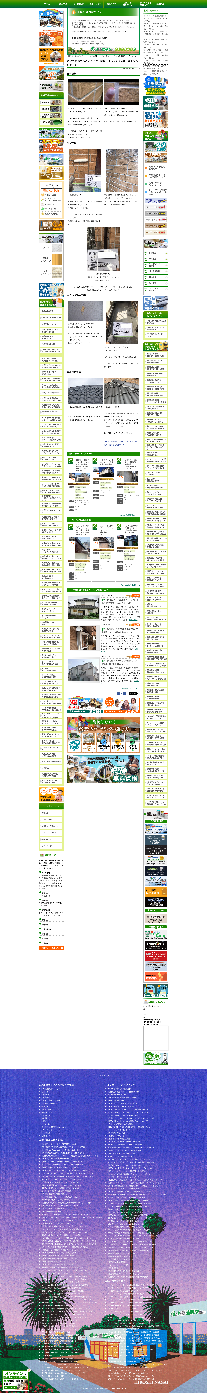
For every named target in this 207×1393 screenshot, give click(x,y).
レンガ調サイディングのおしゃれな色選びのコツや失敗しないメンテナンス (67, 1238)
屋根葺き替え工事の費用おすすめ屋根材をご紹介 (51, 379)
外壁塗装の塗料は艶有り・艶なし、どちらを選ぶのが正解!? (128, 1355)
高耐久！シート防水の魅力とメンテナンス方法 (51, 722)
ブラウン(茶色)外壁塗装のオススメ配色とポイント (156, 757)
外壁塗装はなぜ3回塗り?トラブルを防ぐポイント (51, 518)
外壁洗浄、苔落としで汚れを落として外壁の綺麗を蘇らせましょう (130, 1250)
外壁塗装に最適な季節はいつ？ (51, 412)
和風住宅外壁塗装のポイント (154, 605)
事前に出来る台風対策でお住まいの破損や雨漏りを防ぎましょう (63, 1335)
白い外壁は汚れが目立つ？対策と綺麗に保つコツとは (156, 744)
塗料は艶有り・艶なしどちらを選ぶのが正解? (155, 585)
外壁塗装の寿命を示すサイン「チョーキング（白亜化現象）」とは (64, 1232)
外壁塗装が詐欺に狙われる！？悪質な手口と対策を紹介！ (61, 1261)
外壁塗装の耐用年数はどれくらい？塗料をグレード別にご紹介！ (63, 1223)
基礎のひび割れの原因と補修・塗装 (153, 697)
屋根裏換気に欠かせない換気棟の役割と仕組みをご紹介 (60, 1320)
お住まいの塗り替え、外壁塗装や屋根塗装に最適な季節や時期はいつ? (65, 1229)
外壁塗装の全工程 (48, 344)
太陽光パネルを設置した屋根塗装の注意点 (155, 651)
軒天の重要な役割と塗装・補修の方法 (49, 538)
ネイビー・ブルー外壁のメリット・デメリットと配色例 (60, 1352)
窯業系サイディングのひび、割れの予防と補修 (155, 572)
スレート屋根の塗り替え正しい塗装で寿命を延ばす (51, 590)
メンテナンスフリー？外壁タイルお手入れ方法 (155, 599)
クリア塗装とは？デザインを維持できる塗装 (51, 439)
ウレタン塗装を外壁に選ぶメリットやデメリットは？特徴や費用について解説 (134, 1338)
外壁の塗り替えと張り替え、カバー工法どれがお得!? (155, 447)
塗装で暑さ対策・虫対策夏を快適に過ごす (51, 445)
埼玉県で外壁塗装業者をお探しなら (54, 1127)
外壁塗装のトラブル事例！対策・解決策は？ (156, 704)
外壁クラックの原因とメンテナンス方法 (50, 459)
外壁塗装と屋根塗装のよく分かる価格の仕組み (123, 1092)
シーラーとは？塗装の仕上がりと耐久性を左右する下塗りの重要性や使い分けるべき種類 (138, 1364)
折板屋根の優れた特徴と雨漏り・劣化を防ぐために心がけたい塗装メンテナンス (135, 1180)
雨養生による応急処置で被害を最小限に (155, 691)
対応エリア (45, 1121)
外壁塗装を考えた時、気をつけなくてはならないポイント (61, 1253)
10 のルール (46, 1106)
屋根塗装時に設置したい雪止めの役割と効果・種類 (51, 571)
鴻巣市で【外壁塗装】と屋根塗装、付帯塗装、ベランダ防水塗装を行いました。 (155, 26)
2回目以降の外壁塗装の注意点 (153, 480)
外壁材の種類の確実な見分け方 (152, 454)
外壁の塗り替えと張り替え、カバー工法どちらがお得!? (60, 1206)
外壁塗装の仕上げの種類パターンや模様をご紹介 (155, 777)
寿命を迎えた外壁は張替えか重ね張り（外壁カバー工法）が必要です (131, 1147)
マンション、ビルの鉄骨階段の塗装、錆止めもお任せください (129, 1230)
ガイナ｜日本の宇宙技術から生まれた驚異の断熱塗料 (126, 1323)
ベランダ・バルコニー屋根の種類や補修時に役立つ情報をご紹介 (63, 1305)
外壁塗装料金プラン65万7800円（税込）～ (122, 1103)
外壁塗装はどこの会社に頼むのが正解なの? (56, 1273)
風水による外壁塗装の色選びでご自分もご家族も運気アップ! (62, 1164)
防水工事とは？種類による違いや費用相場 (51, 702)
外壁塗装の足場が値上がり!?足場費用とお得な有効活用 (126, 1274)
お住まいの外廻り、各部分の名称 (53, 1208)
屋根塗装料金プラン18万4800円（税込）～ (122, 1106)
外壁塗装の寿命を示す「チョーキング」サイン (51, 452)
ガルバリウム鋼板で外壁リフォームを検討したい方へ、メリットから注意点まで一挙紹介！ (73, 1217)
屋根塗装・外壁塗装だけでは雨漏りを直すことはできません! (62, 1188)
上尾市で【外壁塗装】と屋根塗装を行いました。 (155, 46)
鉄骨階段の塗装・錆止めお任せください (51, 650)
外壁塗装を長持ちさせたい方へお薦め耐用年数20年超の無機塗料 (130, 1361)
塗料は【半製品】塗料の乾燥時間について (51, 742)
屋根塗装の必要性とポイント (117, 1136)
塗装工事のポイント (49, 324)
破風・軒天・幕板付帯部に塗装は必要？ (50, 524)
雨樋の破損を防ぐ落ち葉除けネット (48, 577)
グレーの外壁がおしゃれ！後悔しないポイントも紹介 (156, 730)
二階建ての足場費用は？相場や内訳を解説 (155, 546)
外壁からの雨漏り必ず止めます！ (119, 1130)
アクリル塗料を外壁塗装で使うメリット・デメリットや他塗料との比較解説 (133, 1335)
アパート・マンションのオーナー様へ (155, 328)
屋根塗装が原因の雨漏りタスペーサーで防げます (51, 597)
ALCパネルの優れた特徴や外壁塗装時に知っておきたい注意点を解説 (65, 1285)
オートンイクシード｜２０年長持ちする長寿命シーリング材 (128, 1329)
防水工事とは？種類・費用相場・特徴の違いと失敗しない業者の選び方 (66, 1308)
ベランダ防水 (51, 122)
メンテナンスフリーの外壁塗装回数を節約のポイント (156, 460)
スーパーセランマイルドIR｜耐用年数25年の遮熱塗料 (126, 1294)
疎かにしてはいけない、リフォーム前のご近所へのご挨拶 (61, 1179)
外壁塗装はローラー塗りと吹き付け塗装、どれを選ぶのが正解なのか (65, 1279)
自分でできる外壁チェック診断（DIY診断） (56, 1200)
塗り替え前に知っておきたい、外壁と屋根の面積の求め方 (61, 1288)
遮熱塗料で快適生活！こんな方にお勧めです (123, 1308)
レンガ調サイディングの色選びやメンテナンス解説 (51, 465)
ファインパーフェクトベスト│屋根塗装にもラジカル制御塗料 (128, 1288)
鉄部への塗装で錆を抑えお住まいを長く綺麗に (51, 643)
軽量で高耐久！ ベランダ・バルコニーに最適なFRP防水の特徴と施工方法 (67, 1311)
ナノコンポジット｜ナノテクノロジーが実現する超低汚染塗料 (129, 1311)
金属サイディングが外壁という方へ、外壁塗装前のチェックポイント (131, 1379)
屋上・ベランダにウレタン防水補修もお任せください (51, 715)
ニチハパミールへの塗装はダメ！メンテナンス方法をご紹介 (62, 1329)
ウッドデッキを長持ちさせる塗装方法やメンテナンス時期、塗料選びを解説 (133, 1236)
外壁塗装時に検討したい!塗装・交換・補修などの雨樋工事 (127, 1215)
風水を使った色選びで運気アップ (157, 168)
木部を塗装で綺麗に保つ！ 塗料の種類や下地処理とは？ (61, 1326)
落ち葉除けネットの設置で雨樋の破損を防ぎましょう (126, 1221)
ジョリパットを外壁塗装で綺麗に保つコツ (156, 618)
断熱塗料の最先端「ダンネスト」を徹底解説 (156, 678)
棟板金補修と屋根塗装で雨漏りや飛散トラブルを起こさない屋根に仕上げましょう (69, 1302)
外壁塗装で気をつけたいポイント (51, 511)
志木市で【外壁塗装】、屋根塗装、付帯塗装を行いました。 (154, 67)
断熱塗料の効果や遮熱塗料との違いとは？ (155, 671)
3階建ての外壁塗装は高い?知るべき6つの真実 (156, 440)
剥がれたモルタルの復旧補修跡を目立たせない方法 (51, 478)
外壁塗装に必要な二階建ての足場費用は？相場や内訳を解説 (128, 1277)
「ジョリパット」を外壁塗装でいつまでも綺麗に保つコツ (61, 1294)
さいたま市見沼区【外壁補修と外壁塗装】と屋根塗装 (155, 72)
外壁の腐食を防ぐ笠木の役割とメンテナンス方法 (51, 557)
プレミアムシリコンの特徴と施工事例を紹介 (155, 783)
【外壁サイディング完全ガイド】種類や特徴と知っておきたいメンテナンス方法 (69, 1241)
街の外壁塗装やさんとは (50, 1089)
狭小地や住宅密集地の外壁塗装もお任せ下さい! (51, 603)
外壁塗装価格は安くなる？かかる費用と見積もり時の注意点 (128, 1121)
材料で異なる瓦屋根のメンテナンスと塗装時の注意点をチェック (129, 1192)
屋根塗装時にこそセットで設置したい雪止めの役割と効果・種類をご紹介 (132, 1218)
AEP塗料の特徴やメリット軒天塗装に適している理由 (156, 803)
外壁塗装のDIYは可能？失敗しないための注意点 (155, 559)
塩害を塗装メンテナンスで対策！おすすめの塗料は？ (60, 1323)
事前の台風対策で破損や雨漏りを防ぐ (154, 684)
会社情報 (45, 1118)
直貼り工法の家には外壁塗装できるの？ (154, 579)
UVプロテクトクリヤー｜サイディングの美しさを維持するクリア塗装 (131, 1317)
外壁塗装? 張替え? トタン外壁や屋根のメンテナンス (125, 1177)
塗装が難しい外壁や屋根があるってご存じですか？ (156, 566)
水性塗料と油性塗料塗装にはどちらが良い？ (155, 592)
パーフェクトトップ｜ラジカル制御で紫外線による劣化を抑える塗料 (131, 1285)
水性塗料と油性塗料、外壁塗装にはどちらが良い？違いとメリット (130, 1358)
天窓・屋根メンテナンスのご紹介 (50, 551)
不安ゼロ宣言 (46, 1115)
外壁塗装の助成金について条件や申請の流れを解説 (125, 1165)
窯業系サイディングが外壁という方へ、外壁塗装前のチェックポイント (132, 1376)
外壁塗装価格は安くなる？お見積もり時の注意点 (51, 366)
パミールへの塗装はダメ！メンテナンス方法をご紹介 (156, 665)
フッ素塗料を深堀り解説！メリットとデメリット (156, 763)
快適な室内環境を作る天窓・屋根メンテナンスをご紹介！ (127, 1209)
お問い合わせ (47, 839)
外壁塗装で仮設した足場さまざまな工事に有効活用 (156, 533)
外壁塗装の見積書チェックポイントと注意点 (156, 401)
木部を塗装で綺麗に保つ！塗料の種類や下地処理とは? (157, 658)
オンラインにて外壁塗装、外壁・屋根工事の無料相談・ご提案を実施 (131, 1162)
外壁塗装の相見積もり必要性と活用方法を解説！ (156, 388)
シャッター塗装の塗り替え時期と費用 (49, 676)
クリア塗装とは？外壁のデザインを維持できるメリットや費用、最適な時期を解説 (135, 1341)
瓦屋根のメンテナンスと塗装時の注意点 (51, 630)
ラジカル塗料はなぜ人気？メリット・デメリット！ (156, 796)
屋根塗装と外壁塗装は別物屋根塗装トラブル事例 (51, 505)
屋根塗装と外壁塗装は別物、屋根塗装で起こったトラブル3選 (62, 1267)
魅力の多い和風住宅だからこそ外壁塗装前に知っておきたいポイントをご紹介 (134, 1186)
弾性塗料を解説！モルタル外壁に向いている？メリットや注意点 (63, 1373)
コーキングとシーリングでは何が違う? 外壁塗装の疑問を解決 (63, 1282)
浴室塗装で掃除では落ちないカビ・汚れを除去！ (124, 1238)
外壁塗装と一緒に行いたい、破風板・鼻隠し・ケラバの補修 (128, 1200)
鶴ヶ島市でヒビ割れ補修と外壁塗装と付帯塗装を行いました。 (155, 51)
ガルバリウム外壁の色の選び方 (154, 473)
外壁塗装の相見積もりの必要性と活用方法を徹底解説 (60, 1258)
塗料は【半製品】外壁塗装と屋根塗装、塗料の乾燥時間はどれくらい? (65, 1276)
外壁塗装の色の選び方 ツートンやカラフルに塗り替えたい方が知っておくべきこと (70, 1156)
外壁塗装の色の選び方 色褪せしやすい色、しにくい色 (60, 1150)
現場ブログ (79, 56)
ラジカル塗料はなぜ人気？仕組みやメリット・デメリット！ (62, 1376)
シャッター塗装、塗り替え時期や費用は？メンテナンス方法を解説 (130, 1241)
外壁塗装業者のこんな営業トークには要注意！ (156, 552)
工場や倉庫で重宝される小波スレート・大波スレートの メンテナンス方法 (67, 1300)
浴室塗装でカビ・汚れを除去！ (49, 669)
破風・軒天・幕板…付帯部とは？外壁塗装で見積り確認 (126, 1197)
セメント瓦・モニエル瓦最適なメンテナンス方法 (51, 636)
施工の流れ (111, 4)
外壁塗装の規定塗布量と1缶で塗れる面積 (155, 632)
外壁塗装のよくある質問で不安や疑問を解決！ (156, 361)
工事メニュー (95, 4)
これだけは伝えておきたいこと (52, 1100)
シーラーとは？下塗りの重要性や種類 (155, 506)
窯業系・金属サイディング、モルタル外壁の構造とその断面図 (63, 1291)
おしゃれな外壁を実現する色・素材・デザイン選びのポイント (63, 1349)
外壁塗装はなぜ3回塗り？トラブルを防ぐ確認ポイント (60, 1255)
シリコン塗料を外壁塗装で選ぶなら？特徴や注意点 (51, 432)
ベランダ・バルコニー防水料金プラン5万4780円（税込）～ (128, 1112)
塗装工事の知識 (47, 311)
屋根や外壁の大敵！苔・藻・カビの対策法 (155, 645)
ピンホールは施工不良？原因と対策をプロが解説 (51, 485)
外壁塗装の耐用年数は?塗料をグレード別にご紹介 (51, 399)
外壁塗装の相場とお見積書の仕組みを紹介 (155, 394)
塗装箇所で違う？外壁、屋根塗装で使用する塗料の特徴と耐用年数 (130, 1349)
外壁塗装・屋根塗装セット (51, 115)
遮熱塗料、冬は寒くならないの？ (119, 1347)
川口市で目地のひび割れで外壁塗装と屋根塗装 (155, 62)
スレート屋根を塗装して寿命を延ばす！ (121, 1259)
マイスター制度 (47, 1109)
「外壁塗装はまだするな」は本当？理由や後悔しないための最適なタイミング (68, 1173)
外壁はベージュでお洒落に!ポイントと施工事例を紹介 (156, 750)
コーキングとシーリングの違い (51, 748)
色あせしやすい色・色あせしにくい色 (156, 184)
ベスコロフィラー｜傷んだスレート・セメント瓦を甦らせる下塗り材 (131, 1297)
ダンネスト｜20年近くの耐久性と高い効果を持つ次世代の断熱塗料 (130, 1320)
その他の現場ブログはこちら (128, 688)
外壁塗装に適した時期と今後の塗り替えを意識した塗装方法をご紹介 (65, 1226)
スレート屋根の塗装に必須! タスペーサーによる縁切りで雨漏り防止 (65, 1270)
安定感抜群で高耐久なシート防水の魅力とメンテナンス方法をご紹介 (65, 1317)
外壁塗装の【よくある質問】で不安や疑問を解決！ (59, 1144)
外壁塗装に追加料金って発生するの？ (154, 381)
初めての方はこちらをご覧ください (120, 1089)
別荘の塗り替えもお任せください (156, 335)
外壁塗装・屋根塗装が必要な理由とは (54, 1194)
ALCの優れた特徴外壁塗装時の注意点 (49, 755)
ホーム (47, 4)
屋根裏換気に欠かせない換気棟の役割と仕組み (51, 729)
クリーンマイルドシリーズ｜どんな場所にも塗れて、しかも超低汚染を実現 (133, 1326)
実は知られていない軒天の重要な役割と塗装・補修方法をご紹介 (129, 1203)
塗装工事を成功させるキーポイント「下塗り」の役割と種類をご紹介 (131, 1367)
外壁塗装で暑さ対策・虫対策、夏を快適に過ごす (124, 1271)
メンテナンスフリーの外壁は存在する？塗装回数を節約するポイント (65, 1214)
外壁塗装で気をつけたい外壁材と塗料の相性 (51, 775)
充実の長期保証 (47, 1112)
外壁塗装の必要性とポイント (117, 1133)
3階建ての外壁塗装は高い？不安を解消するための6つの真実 (62, 1185)
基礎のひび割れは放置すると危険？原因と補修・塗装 (60, 1341)
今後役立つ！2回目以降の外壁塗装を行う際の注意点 (125, 1150)
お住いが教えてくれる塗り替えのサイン (50, 331)
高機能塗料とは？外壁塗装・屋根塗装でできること (51, 498)
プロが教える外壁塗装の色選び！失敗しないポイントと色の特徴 (63, 1147)
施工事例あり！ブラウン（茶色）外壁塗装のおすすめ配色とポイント (65, 1367)
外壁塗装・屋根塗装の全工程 (117, 1100)
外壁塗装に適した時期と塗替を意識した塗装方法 (51, 406)
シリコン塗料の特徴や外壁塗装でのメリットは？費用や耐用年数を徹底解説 (133, 1332)
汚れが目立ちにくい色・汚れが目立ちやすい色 (158, 176)
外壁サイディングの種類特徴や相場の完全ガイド (51, 472)
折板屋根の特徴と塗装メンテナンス (48, 623)
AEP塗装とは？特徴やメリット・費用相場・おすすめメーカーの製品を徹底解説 (135, 1344)
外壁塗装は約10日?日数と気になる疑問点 (155, 421)
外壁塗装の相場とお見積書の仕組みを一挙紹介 (123, 1115)
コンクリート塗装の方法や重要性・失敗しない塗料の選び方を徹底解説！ (132, 1244)
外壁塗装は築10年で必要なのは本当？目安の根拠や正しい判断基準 (64, 1170)
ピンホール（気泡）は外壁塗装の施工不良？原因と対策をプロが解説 (65, 1247)
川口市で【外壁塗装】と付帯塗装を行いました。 (155, 56)
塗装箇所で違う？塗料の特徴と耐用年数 (155, 487)
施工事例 (63, 4)
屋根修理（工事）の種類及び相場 (49, 373)
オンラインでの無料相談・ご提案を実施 (155, 355)
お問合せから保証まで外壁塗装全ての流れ (122, 1098)
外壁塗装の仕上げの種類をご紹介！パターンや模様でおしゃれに (63, 1379)
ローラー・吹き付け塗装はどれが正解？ (154, 625)
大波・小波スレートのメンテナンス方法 (50, 781)
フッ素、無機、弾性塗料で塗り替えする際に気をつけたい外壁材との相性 (66, 1297)
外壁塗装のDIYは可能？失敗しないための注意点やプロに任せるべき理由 (66, 1203)
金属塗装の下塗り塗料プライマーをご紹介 (155, 500)
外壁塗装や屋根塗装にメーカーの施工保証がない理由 (156, 520)
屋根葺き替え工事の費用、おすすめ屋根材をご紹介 (125, 1142)
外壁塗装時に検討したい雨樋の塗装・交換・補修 (51, 564)
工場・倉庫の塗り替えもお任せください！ (156, 322)
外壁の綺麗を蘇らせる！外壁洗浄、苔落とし (155, 638)
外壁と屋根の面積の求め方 (51, 762)
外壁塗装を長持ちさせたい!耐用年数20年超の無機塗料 (156, 513)
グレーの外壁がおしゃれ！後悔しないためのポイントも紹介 (62, 1355)
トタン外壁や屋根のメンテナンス (49, 617)
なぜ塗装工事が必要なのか (51, 317)
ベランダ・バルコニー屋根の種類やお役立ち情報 (51, 696)
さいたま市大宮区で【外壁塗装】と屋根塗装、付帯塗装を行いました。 (155, 34)
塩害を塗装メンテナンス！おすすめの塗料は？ (51, 735)
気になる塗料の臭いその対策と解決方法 (154, 434)
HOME (70, 56)
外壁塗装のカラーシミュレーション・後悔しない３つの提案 (62, 1161)
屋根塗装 (51, 109)
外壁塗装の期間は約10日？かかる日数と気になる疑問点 (61, 1167)
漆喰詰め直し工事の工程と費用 (154, 612)
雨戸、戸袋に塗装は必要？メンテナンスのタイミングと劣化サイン (130, 1247)
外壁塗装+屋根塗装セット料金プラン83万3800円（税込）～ (128, 1109)
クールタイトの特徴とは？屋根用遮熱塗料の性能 (156, 790)
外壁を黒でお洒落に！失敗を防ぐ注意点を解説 (155, 737)
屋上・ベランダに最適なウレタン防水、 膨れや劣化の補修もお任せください (67, 1314)
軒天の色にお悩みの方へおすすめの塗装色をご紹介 (51, 544)
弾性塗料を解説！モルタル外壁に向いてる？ (156, 770)
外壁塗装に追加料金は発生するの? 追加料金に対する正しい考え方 (130, 1168)
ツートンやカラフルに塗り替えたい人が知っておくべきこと (158, 192)
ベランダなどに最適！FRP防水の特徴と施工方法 (51, 709)
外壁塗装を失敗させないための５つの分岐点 (57, 1159)
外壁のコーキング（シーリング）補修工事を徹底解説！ (126, 1171)
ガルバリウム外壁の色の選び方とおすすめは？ (57, 1220)
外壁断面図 (46, 768)
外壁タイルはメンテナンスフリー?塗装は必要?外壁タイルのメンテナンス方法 (134, 1183)
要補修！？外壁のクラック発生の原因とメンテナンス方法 (61, 1235)
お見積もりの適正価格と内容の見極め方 (155, 408)
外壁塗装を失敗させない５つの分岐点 (155, 375)
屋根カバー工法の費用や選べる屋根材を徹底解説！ (125, 1145)
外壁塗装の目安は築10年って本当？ (48, 337)
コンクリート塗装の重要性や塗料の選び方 (50, 683)
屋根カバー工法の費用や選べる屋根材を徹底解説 (51, 386)
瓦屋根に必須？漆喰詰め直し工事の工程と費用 (123, 1189)
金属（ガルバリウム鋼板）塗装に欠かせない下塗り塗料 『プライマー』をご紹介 (135, 1370)
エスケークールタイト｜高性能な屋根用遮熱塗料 (124, 1305)
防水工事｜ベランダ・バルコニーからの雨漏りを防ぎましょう (129, 1159)
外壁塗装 (51, 102)
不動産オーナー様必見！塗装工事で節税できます (155, 526)
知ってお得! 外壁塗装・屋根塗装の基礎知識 (56, 1191)
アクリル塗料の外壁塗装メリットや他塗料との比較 (51, 419)
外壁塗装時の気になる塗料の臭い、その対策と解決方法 (60, 1182)
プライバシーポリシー (50, 833)
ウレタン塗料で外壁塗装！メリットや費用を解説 (51, 426)
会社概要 (160, 4)
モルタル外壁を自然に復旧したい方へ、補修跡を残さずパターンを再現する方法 (69, 1244)
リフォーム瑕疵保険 (48, 1103)
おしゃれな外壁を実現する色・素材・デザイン (156, 717)
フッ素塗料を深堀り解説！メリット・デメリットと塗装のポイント (64, 1370)
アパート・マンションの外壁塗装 (119, 1265)
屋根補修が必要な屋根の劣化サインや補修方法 (51, 584)
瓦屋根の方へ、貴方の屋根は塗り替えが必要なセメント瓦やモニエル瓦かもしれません (137, 1194)
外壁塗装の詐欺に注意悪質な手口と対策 (155, 414)
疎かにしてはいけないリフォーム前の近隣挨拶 (155, 427)
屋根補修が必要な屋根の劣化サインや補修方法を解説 (126, 1224)
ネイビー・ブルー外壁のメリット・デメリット (155, 724)
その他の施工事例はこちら (129, 515)
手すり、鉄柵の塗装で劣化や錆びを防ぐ (50, 656)
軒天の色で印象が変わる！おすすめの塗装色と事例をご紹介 (128, 1206)
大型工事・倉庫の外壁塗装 (117, 1262)
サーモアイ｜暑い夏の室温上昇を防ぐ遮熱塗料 (123, 1291)
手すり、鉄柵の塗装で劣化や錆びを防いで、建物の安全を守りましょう (132, 1233)
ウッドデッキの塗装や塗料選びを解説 (50, 663)
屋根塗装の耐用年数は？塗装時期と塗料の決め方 (155, 711)
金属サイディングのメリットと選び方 (49, 610)
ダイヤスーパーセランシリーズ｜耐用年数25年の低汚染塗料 (128, 1300)
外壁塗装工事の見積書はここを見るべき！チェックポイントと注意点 (131, 1118)
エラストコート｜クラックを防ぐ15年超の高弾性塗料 (126, 1314)
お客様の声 (79, 4)
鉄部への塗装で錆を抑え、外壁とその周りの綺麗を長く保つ (128, 1227)
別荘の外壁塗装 (113, 1268)
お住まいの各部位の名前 (51, 393)
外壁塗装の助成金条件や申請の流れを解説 (155, 368)
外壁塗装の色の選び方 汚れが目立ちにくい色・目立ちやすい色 (63, 1153)
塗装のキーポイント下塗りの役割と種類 (154, 493)
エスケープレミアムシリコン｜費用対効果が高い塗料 (126, 1302)
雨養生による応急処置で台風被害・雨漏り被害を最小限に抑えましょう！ (66, 1338)
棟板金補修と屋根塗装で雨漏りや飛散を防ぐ (51, 689)
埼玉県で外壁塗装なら (50, 826)
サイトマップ (47, 846)
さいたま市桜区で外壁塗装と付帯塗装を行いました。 (155, 40)
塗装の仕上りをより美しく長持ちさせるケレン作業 (51, 491)
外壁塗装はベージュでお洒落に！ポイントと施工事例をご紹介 (63, 1364)
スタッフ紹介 (47, 819)
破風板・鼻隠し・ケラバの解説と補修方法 (51, 531)
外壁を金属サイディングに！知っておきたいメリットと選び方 (129, 1174)
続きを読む (133, 620)
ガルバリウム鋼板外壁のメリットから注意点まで (155, 467)
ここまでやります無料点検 (117, 1095)
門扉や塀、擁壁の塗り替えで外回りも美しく (123, 1153)
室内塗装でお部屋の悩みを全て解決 (120, 1156)
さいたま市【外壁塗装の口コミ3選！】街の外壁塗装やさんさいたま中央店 (155, 18)
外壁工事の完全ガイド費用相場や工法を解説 (50, 360)
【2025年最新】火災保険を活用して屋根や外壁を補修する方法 (129, 1127)
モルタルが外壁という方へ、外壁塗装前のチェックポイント (128, 1373)
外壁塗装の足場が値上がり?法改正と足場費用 (157, 539)
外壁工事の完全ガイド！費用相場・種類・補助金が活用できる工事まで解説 (67, 1176)
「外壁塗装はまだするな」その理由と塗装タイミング (51, 350)
